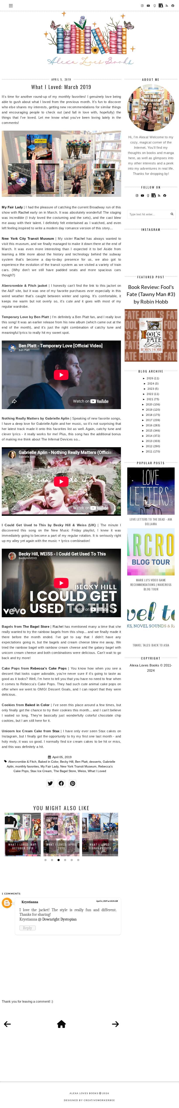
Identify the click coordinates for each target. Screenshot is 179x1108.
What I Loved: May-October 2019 (22, 846)
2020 (149, 404)
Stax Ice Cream (41, 771)
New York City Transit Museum (28, 238)
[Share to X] (50, 783)
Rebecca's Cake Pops (48, 668)
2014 (149, 435)
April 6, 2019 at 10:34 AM (107, 901)
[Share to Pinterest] (72, 783)
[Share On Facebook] (61, 783)
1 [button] (45, 860)
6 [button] (78, 860)
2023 (151, 388)
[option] (23, 834)
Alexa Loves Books (84, 1093)
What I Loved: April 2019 (61, 846)
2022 (150, 394)
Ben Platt (81, 761)
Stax (56, 731)
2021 (150, 399)
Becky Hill (66, 761)
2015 (149, 430)
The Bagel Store (36, 626)
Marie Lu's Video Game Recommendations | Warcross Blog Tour (151, 584)
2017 (149, 420)
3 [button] (58, 860)
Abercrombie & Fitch (22, 761)
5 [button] (71, 860)
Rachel (24, 212)
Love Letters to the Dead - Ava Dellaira (151, 521)
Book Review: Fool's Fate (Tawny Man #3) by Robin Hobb (151, 294)
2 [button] (51, 860)
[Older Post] (115, 1024)
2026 (150, 378)
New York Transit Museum (78, 766)
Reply (27, 928)
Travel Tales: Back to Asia (151, 645)
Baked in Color (37, 705)
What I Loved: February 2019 (100, 846)
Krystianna (30, 902)
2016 (149, 425)
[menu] (11, 5)
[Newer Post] (7, 1024)
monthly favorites (27, 766)
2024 (151, 383)
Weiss (82, 771)
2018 (149, 415)
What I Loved (97, 771)
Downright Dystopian (59, 919)
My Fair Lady (12, 207)
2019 (149, 409)
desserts (95, 761)
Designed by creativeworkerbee (89, 1100)
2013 (149, 441)
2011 (149, 451)
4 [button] (64, 860)
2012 (149, 446)
